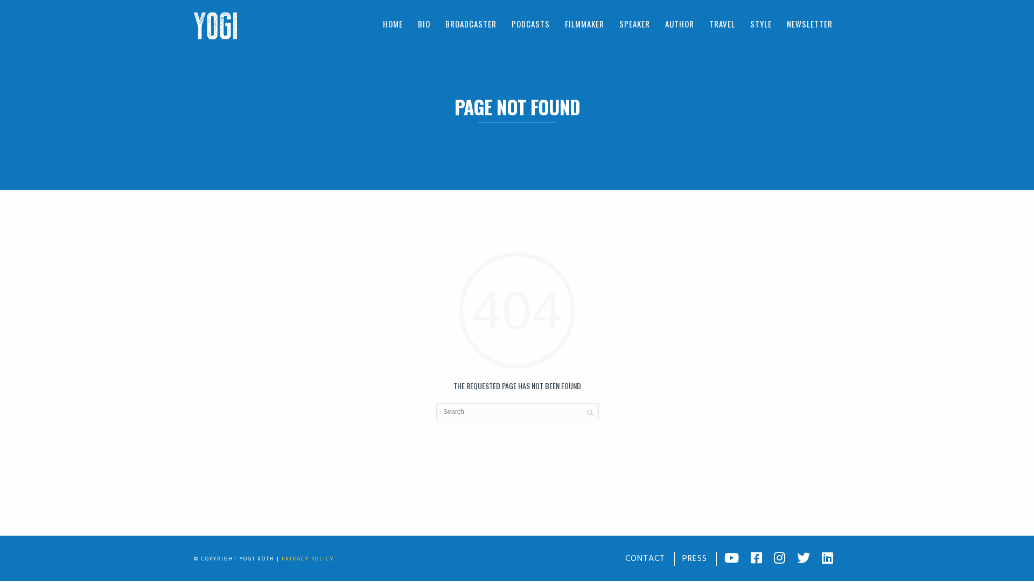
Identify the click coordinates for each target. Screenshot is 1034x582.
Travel (722, 24)
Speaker (634, 24)
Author (679, 24)
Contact (645, 559)
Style (761, 24)
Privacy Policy (308, 559)
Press (694, 559)
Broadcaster (471, 24)
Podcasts (531, 24)
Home (393, 24)
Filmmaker (584, 24)
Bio (424, 24)
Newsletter (810, 24)
